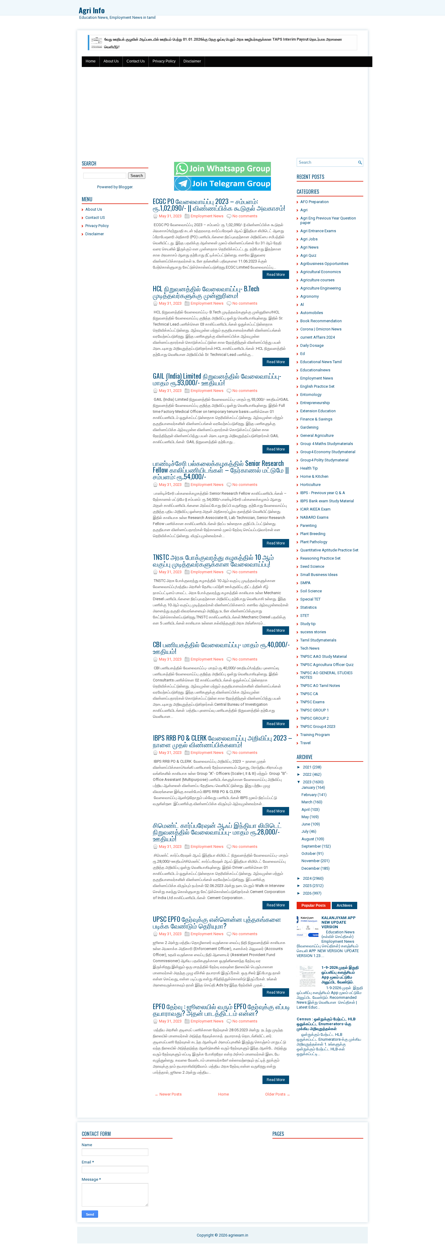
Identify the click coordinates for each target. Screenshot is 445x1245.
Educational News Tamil (321, 362)
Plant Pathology (313, 542)
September (311, 846)
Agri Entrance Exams (318, 231)
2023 (307, 782)
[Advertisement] (222, 112)
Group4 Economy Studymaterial (327, 452)
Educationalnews (315, 370)
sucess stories (313, 632)
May (305, 817)
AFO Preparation (314, 201)
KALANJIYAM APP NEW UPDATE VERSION (338, 922)
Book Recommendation (321, 321)
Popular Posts (314, 905)
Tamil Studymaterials (318, 640)
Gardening (309, 427)
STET (304, 615)
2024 (307, 878)
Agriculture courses (317, 280)
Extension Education (318, 411)
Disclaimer (192, 61)
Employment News (207, 216)
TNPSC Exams (312, 702)
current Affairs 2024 (317, 337)
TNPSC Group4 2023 (317, 726)
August (308, 839)
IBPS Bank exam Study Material (327, 501)
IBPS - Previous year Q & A (322, 492)
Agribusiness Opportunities (324, 263)
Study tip (308, 623)
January (308, 787)
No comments (244, 216)
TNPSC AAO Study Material (323, 656)
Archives (344, 905)
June (306, 824)
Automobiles (311, 312)
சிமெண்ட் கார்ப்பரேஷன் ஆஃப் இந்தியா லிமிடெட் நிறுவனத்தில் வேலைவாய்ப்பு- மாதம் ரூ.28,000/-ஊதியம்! (217, 832)
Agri (304, 210)
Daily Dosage (312, 345)
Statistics (308, 607)
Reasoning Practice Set (320, 558)
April (306, 809)
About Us (111, 61)
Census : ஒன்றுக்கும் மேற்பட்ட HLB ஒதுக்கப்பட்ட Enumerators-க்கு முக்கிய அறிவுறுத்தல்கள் (326, 1024)
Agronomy (309, 296)
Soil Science (311, 591)
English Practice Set (317, 386)
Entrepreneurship (315, 402)
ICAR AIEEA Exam (315, 509)
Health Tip (309, 468)
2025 (307, 885)
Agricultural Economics (320, 271)
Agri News (309, 247)
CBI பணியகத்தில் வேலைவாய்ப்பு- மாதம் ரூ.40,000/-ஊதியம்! (221, 647)
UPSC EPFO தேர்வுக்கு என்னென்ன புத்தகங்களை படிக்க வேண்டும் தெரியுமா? (217, 922)
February (309, 794)
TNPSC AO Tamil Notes (320, 685)
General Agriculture (317, 435)
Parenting (308, 525)
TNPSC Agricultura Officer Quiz (327, 664)
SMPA (305, 583)
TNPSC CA (309, 693)
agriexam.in (238, 1235)
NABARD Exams (314, 517)
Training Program (315, 734)
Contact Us (136, 61)
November (311, 860)
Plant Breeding (312, 533)
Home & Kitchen (314, 476)
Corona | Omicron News (320, 329)
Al (302, 304)
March (307, 802)
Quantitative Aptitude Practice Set (329, 550)
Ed (302, 353)
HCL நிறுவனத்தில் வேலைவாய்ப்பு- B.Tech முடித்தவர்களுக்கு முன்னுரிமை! (206, 291)
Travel (305, 743)
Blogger (125, 187)
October (309, 853)
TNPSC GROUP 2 (314, 718)
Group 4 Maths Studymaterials (326, 443)
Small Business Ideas (319, 574)
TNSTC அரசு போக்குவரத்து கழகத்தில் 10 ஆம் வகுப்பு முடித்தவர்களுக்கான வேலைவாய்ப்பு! (213, 560)
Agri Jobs (309, 239)
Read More (276, 275)
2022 (307, 774)
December (311, 868)
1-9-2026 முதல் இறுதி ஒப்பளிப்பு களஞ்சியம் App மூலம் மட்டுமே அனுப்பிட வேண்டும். (340, 974)
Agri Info (92, 10)
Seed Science (312, 566)
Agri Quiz (308, 255)
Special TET (310, 599)
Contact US (95, 217)
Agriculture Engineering (320, 288)
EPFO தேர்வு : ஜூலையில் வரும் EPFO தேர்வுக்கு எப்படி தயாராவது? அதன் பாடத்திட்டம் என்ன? (221, 1009)
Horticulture (310, 484)
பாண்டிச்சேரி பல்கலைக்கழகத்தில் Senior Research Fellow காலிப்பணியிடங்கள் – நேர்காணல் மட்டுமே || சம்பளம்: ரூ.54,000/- (221, 470)
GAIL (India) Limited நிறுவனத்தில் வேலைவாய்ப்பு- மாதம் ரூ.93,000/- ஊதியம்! (217, 379)
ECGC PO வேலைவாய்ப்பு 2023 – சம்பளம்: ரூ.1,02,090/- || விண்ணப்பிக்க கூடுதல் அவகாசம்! (219, 204)
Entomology (310, 394)
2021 (307, 767)
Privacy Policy (164, 61)
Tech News (309, 648)
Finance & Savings (316, 419)
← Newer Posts (168, 1094)
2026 (307, 893)
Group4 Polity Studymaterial (324, 460)
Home (91, 61)
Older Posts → (277, 1094)
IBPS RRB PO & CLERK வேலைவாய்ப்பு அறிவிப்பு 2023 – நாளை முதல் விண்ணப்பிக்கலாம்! (222, 741)
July (305, 831)
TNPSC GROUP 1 (314, 710)
